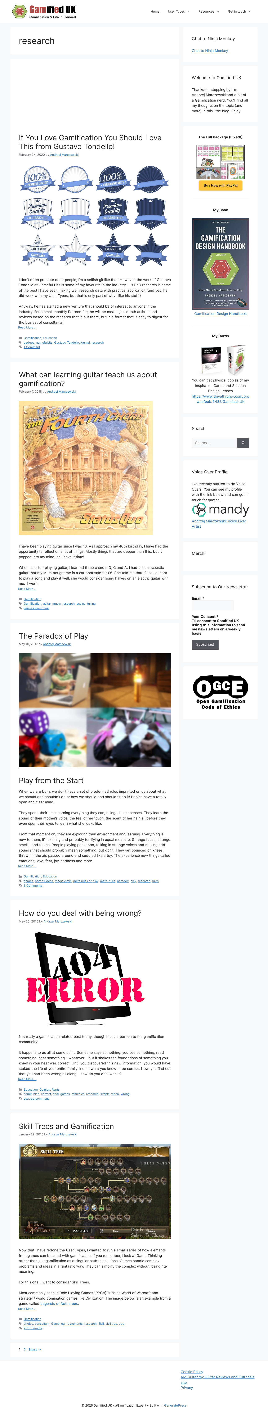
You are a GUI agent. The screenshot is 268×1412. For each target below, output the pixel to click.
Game (55, 1323)
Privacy (187, 1388)
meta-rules (107, 881)
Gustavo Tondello (66, 342)
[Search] (243, 443)
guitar (47, 603)
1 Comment (32, 347)
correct (46, 1094)
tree (121, 1323)
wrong (125, 1094)
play (133, 881)
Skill (101, 1323)
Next (35, 1350)
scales (80, 603)
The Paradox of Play (53, 635)
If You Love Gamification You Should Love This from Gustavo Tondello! (90, 142)
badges (29, 342)
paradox (123, 881)
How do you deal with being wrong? (80, 913)
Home (155, 11)
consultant (42, 1323)
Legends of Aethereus (59, 1303)
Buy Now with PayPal (220, 185)
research (97, 342)
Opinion (44, 1089)
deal (56, 1094)
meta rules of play (85, 881)
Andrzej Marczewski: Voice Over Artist (219, 523)
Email (198, 598)
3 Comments (33, 885)
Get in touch (237, 11)
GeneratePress (175, 1405)
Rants (56, 1089)
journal (85, 342)
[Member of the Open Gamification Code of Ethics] (220, 708)
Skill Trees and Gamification (66, 1126)
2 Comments (33, 1328)
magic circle (63, 881)
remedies (78, 1094)
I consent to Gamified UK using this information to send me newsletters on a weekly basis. (218, 627)
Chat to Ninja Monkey (210, 51)
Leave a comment (36, 608)
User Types (176, 11)
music (56, 603)
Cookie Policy (192, 1372)
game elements (72, 1323)
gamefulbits (44, 342)
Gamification (32, 338)
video (115, 1094)
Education (50, 338)
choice (28, 1323)
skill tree (111, 1323)
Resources (206, 11)
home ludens (44, 881)
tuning (91, 603)
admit (28, 1094)
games (28, 881)
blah (36, 1094)
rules (155, 881)
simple (105, 1094)
